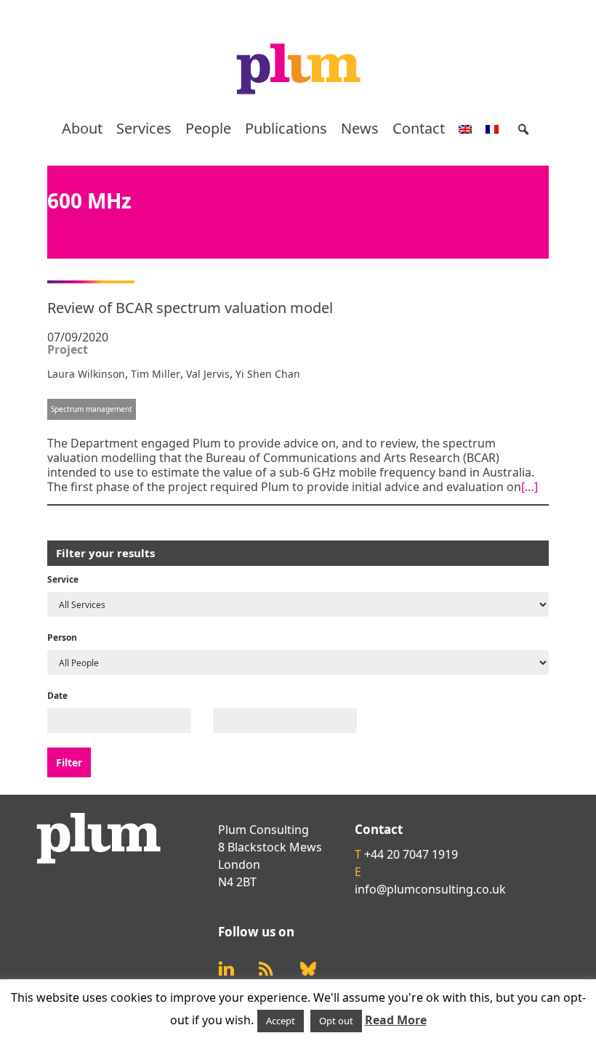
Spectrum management (91, 409)
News (360, 128)
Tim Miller (155, 374)
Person (62, 637)
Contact (418, 128)
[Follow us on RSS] (266, 968)
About (82, 128)
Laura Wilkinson (86, 374)
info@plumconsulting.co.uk (430, 889)
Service (62, 579)
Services (144, 128)
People (208, 128)
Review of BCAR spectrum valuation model (190, 307)
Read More (396, 1020)
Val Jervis (208, 374)
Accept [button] (280, 1020)
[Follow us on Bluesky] (308, 969)
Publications (286, 128)
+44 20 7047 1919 (411, 854)
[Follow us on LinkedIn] (226, 968)
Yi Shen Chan (267, 374)
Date (57, 695)
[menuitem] (465, 128)
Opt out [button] (336, 1020)
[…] (529, 487)
